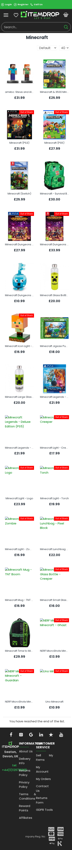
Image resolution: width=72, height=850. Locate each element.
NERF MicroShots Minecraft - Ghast (54, 651)
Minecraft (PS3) (19, 143)
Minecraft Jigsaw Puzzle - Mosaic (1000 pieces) (54, 346)
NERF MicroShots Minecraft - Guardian (19, 702)
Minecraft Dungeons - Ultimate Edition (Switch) (54, 244)
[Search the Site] (65, 27)
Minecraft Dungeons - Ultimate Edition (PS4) (19, 244)
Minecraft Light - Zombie (19, 549)
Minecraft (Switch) (19, 193)
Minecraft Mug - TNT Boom (19, 600)
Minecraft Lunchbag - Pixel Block (54, 549)
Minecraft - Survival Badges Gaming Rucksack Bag (54, 193)
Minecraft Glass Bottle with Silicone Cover (54, 295)
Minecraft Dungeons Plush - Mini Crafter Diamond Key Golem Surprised (19, 295)
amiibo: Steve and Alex (19, 92)
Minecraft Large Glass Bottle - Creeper (19, 397)
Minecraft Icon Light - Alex (19, 346)
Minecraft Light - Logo (19, 498)
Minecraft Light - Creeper (54, 448)
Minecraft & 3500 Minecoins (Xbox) (54, 92)
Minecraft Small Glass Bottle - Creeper (54, 600)
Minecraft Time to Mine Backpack (19, 651)
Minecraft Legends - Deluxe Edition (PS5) (19, 448)
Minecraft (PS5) (54, 143)
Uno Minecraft (54, 702)
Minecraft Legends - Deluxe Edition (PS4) (54, 397)
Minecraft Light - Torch (54, 498)
